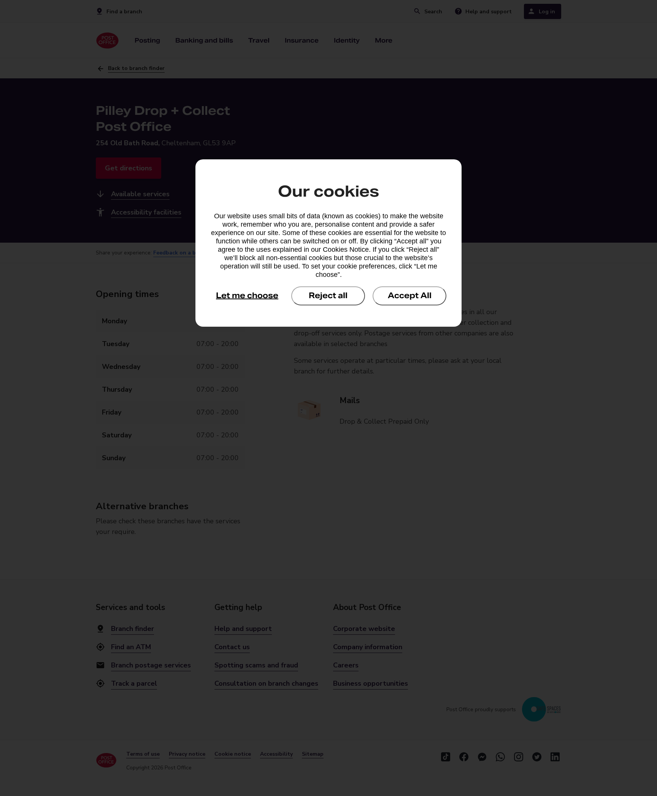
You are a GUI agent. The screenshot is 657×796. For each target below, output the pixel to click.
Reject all (328, 295)
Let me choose (247, 295)
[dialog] (328, 243)
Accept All (410, 295)
